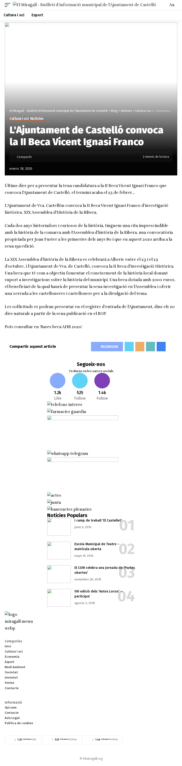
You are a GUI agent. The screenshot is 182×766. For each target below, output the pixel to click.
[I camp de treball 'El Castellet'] (59, 527)
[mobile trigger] (9, 4)
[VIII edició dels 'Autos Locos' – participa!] (59, 598)
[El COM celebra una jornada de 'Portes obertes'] (59, 574)
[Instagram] (102, 387)
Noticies (37, 119)
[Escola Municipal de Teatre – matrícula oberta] (59, 550)
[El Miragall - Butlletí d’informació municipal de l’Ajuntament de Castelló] (84, 4)
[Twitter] (80, 387)
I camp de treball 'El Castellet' (98, 520)
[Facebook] (57, 387)
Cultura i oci (19, 119)
